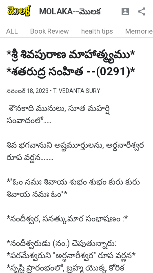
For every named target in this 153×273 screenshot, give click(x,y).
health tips (97, 31)
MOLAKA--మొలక (69, 11)
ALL (12, 31)
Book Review (49, 31)
